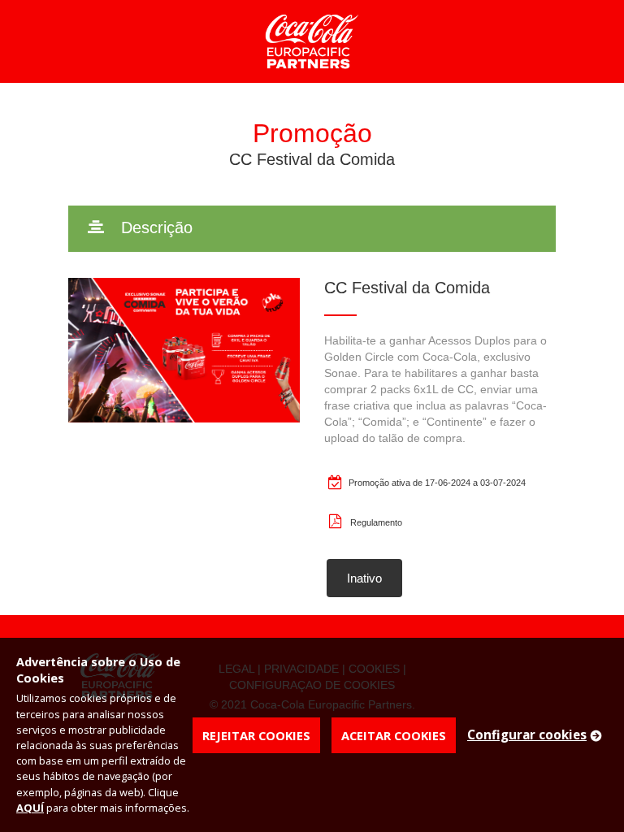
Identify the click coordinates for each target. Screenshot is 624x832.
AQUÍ (30, 807)
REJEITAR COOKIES (256, 735)
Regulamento (376, 522)
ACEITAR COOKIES (393, 735)
